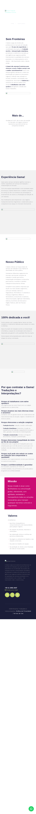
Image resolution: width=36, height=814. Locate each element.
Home (12, 23)
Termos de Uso (18, 613)
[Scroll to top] (33, 803)
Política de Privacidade (23, 611)
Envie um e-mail (12, 590)
